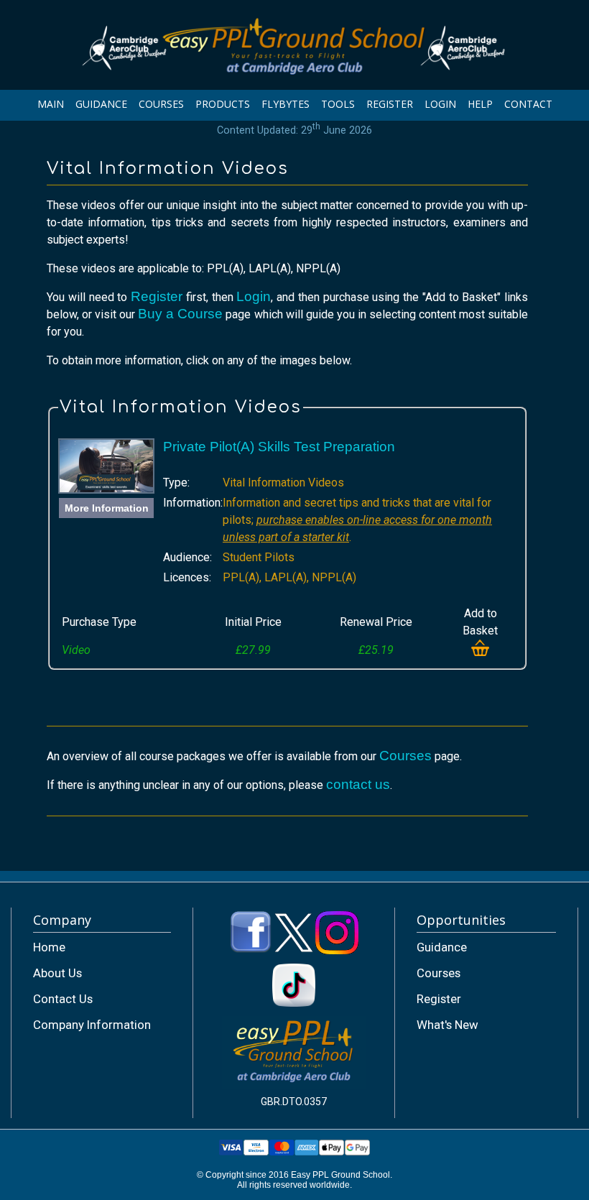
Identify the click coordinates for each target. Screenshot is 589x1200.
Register (156, 296)
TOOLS (338, 104)
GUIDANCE (101, 104)
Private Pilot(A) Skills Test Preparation (279, 446)
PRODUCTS (222, 104)
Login (253, 296)
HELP (480, 104)
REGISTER (389, 104)
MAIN (50, 104)
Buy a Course (180, 313)
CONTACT (528, 104)
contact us (358, 784)
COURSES (161, 104)
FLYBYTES (285, 104)
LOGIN (440, 104)
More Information (107, 508)
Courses (405, 755)
